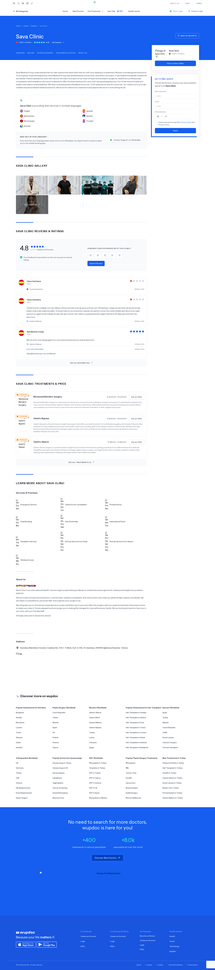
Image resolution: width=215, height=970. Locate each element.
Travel (171, 941)
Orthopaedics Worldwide (27, 758)
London (19, 727)
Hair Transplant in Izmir (135, 722)
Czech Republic (59, 712)
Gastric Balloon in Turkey (172, 798)
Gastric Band (94, 717)
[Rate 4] (112, 255)
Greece (56, 742)
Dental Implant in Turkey (172, 793)
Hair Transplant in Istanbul (136, 742)
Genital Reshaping (60, 793)
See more (31, 317)
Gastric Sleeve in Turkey (172, 778)
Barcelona (20, 722)
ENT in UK (93, 788)
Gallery (31, 53)
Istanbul (19, 747)
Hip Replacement (23, 788)
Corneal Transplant (170, 747)
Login (83, 941)
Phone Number (160, 112)
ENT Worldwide (96, 758)
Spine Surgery (21, 798)
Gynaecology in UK (60, 768)
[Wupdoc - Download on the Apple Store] (26, 944)
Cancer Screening (60, 788)
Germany (20, 768)
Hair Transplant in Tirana (135, 727)
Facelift (129, 778)
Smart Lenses (168, 737)
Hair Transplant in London (136, 732)
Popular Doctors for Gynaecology (67, 758)
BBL (127, 768)
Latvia (91, 737)
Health (172, 936)
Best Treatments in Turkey (174, 758)
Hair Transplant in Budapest (137, 747)
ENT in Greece (95, 783)
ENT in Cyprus (95, 778)
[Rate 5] (119, 255)
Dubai (18, 742)
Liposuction (130, 783)
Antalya (19, 717)
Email (157, 102)
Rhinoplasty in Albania (98, 798)
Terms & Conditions (175, 965)
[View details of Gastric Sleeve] (26, 446)
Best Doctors (78, 11)
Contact (149, 965)
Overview (20, 53)
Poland (55, 737)
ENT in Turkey (95, 773)
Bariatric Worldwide (98, 708)
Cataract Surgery (169, 742)
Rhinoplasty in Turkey (98, 763)
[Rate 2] (98, 255)
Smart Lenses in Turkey (172, 783)
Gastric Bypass (41, 418)
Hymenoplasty (58, 773)
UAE (17, 778)
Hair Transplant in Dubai (135, 737)
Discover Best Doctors (106, 857)
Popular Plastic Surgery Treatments (141, 758)
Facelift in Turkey (169, 773)
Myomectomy (58, 798)
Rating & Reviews (45, 53)
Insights (172, 951)
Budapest (20, 712)
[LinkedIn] (27, 3)
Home (65, 11)
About (138, 965)
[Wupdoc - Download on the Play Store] (47, 944)
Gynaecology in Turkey (62, 763)
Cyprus (55, 747)
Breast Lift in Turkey (170, 788)
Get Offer (115, 11)
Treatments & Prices (66, 53)
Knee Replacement (24, 793)
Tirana (18, 732)
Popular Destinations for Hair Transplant (143, 708)
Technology (174, 946)
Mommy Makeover (133, 798)
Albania (55, 722)
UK (54, 732)
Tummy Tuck (131, 773)
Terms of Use (186, 122)
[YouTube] (23, 3)
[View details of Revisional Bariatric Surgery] (26, 401)
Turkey (55, 717)
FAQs (83, 946)
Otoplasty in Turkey (97, 768)
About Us (82, 53)
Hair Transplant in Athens (136, 717)
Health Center (134, 11)
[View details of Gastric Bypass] (26, 424)
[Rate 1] (90, 255)
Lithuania (93, 742)
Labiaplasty (57, 778)
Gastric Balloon (95, 722)
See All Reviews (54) (80, 363)
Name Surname (160, 91)
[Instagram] (18, 3)
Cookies (160, 965)
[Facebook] (14, 3)
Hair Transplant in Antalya (136, 712)
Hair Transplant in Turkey (172, 768)
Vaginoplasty (58, 783)
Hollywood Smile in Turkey (173, 763)
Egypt (91, 747)
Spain (55, 727)
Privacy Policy (163, 125)
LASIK (164, 732)
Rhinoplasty (130, 763)
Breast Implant (132, 788)
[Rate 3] (105, 255)
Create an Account (88, 936)
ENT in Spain (94, 793)
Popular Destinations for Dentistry (31, 708)
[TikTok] (32, 3)
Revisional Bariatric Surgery (47, 396)
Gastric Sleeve (41, 441)
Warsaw (19, 737)
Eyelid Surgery (131, 793)
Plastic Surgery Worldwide (64, 708)
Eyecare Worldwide (170, 708)
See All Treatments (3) (80, 462)
